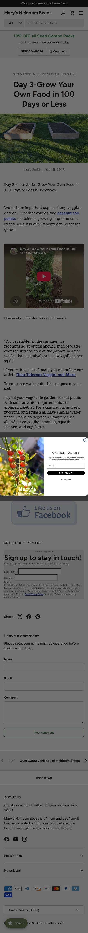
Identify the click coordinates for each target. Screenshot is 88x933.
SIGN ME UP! (66, 473)
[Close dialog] (85, 440)
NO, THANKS (66, 480)
